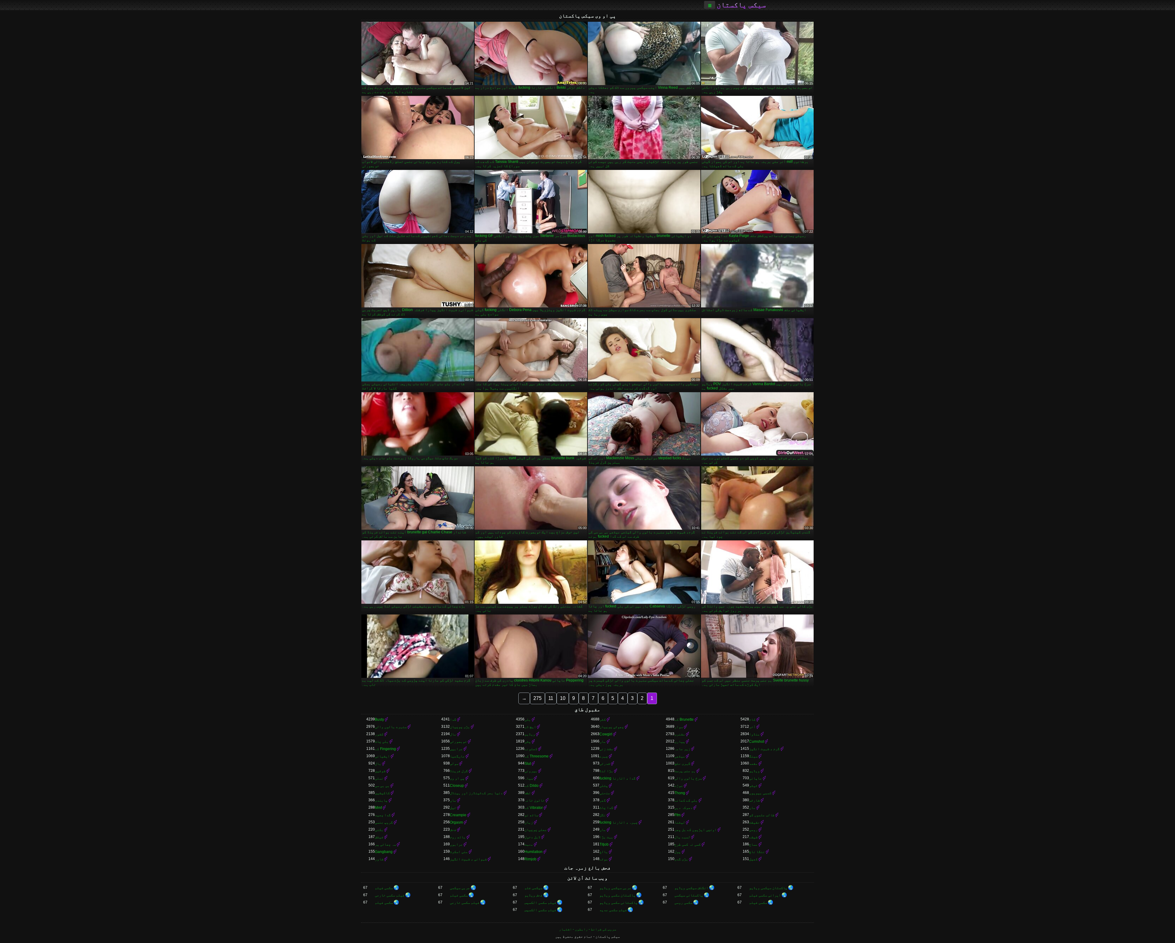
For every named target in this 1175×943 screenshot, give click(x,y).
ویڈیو (529, 734)
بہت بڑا (606, 837)
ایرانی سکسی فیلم (765, 895)
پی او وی (457, 778)
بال (378, 763)
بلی (527, 719)
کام (752, 719)
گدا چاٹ (606, 808)
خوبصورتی (458, 741)
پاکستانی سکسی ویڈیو (618, 902)
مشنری (679, 734)
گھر (602, 800)
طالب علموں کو (761, 815)
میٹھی (679, 756)
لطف (527, 793)
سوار (678, 727)
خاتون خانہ (534, 800)
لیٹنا (679, 822)
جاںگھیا (457, 756)
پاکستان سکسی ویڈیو (617, 895)
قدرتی (604, 763)
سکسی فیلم (384, 888)
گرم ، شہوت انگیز (764, 749)
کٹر (602, 719)
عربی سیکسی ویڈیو (615, 888)
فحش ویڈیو (533, 895)
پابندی (381, 800)
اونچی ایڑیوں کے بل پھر (695, 830)
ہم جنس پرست (685, 771)
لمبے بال (682, 837)
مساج (753, 844)
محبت (528, 844)
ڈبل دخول (532, 837)
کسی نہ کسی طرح (687, 844)
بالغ (603, 852)
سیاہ (528, 778)
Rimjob (530, 859)
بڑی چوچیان (460, 727)
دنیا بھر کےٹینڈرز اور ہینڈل (476, 793)
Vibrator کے (533, 808)
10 (562, 698)
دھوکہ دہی (683, 808)
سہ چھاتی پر (385, 844)
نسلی (379, 778)
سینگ (753, 756)
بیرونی (530, 771)
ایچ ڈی (530, 727)
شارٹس (754, 800)
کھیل (753, 859)
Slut (527, 763)
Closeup (457, 785)
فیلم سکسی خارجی (390, 895)
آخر (752, 727)
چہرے (603, 756)
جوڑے (678, 785)
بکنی (379, 830)
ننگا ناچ (757, 852)
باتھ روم (458, 837)
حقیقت (754, 822)
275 (537, 698)
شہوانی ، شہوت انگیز (468, 859)
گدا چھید (383, 815)
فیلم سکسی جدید (613, 910)
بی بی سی (382, 785)
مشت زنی (606, 749)
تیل (453, 808)
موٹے (603, 859)
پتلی (603, 785)
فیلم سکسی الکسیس (540, 902)
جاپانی (755, 778)
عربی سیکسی (460, 888)
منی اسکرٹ (459, 852)
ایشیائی (382, 756)
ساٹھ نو (531, 815)
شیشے (753, 837)
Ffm (677, 815)
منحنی (604, 793)
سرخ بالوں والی (688, 778)
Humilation (533, 852)
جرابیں (456, 749)
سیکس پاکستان (741, 5)
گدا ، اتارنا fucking (617, 778)
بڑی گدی (681, 859)
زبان (528, 822)
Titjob (604, 844)
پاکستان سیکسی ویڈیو (768, 888)
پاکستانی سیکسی (688, 895)
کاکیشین (382, 793)
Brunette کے (684, 719)
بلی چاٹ (382, 741)
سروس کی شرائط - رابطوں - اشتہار (587, 929)
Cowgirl (605, 734)
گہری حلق (682, 763)
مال (453, 734)
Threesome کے (536, 756)
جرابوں (456, 844)
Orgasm (456, 822)
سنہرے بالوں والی (391, 727)
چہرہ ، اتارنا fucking (618, 822)
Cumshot (756, 741)
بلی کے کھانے (686, 800)
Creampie (458, 815)
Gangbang (384, 852)
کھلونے (530, 749)
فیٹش (379, 837)
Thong (679, 793)
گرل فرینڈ (459, 771)
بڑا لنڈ (606, 771)
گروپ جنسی (384, 822)
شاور (379, 859)
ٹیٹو (753, 785)
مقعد (753, 763)
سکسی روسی (683, 902)
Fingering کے (385, 749)
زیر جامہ (682, 749)
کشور (379, 734)
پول (677, 852)
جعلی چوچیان (535, 830)
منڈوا (754, 734)
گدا (453, 719)
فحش (453, 830)
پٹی (527, 741)
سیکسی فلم (533, 888)
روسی (753, 830)
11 (550, 698)
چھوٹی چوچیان (611, 727)
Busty (379, 719)
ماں (602, 741)
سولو (454, 763)
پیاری (679, 741)
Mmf (378, 808)
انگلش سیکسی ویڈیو (691, 888)
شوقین (380, 771)
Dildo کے (531, 785)
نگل (602, 815)
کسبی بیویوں (760, 793)
